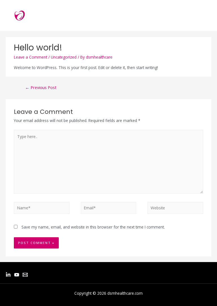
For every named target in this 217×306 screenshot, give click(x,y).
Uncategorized (64, 57)
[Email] (25, 274)
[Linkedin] (8, 274)
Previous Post (41, 87)
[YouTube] (16, 274)
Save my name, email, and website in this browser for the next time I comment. (93, 227)
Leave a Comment (30, 57)
